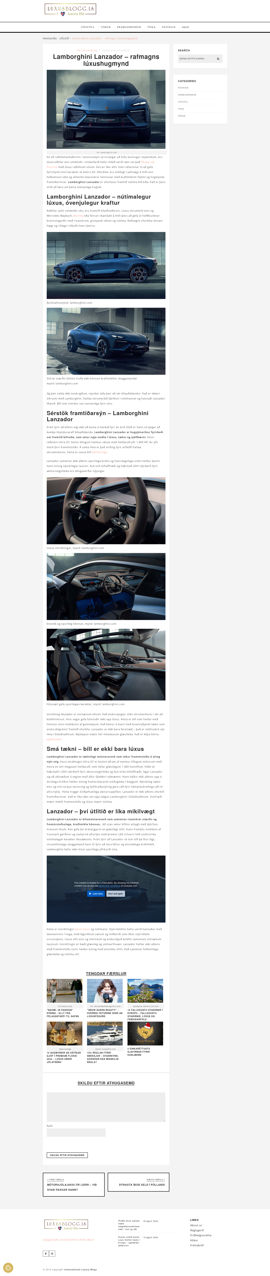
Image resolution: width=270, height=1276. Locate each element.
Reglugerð (197, 1230)
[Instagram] (52, 1254)
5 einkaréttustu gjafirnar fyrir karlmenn (139, 1051)
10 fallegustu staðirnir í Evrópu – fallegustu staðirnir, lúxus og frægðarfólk (145, 1014)
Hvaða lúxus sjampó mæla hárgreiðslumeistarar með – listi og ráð (129, 1225)
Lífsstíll (88, 27)
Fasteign (169, 27)
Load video (98, 894)
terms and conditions (109, 886)
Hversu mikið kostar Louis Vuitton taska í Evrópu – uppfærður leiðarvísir (129, 1241)
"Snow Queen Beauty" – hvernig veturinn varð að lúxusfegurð (105, 1013)
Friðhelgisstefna (201, 1235)
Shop (185, 27)
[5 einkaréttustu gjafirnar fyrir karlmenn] (145, 1044)
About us (196, 1225)
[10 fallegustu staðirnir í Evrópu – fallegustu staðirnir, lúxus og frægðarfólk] (145, 991)
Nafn (50, 1126)
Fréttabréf (197, 1245)
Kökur (194, 1240)
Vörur (106, 27)
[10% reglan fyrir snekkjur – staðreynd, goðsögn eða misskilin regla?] (105, 1034)
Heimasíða (50, 38)
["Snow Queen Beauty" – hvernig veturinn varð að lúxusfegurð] (105, 991)
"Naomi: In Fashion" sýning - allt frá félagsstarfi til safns (63, 1013)
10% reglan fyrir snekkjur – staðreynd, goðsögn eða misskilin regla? (103, 1057)
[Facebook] (46, 1254)
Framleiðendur (129, 27)
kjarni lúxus (82, 929)
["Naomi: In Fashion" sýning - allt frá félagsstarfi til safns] (64, 991)
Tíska (151, 27)
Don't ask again (115, 894)
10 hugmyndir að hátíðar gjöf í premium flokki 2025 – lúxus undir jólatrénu (64, 1057)
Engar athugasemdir (116, 50)
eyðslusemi (54, 739)
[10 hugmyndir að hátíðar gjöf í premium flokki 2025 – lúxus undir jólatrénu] (64, 1034)
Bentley (78, 215)
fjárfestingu (99, 452)
